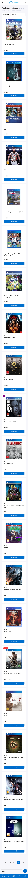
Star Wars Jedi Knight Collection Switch (14, 841)
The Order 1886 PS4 (9, 380)
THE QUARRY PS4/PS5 (9, 338)
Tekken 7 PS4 (7, 631)
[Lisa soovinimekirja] (24, 18)
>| (10, 864)
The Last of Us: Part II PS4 (10, 422)
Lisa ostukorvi (13, 53)
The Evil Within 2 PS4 (9, 463)
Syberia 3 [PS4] (7, 715)
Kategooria (5, 14)
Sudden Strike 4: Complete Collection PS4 (13, 758)
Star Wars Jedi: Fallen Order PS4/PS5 (13, 799)
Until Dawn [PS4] (8, 86)
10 (5, 864)
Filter (3, 871)
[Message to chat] (25, 871)
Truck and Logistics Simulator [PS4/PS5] (14, 212)
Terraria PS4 (7, 547)
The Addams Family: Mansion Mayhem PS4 (14, 506)
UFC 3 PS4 (6, 170)
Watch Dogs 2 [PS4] (9, 44)
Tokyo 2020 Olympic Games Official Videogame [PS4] (13, 254)
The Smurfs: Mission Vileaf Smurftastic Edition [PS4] (14, 296)
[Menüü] (2, 2)
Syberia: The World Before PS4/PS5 (13, 673)
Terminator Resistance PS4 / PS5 (12, 589)
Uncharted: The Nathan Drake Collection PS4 (14, 128)
